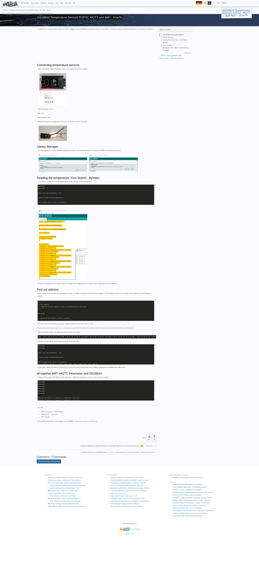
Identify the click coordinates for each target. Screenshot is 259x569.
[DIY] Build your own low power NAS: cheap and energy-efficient (193, 510)
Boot (61, 3)
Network (43, 3)
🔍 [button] (214, 3)
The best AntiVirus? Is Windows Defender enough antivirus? (129, 480)
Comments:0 (151, 446)
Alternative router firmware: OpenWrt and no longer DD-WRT (130, 488)
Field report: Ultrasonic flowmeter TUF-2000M (187, 484)
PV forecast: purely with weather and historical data (64, 483)
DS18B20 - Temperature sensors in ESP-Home (188, 477)
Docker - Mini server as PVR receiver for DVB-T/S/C (127, 485)
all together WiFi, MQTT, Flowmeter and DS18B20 (175, 49)
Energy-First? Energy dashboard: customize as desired (128, 483)
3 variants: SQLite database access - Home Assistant (190, 513)
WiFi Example (45, 417)
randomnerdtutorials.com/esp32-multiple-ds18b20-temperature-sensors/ (67, 323)
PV (74, 3)
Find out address (168, 45)
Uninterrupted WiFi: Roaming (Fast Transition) (187, 516)
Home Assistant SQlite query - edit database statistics (190, 487)
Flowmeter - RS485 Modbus (55, 412)
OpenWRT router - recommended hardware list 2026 (127, 498)
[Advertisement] (173, 75)
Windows (51, 3)
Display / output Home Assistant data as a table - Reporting (192, 500)
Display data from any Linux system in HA (123, 496)
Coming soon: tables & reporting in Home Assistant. (64, 480)
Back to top (129, 533)
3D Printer (68, 3)
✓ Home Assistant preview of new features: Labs (63, 488)
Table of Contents (165, 29)
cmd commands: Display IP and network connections (190, 505)
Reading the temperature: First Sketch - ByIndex (175, 41)
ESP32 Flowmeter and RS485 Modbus (95, 452)
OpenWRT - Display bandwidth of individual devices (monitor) (192, 497)
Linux (57, 3)
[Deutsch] (188, 53)
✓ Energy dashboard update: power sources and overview (67, 485)
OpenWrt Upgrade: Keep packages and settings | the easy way (193, 492)
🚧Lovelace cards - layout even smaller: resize (63, 490)
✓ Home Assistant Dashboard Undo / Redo (62, 496)
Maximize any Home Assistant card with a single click (65, 477)
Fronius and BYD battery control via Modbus (187, 495)
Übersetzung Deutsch (132, 446)
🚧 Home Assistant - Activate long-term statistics (63, 498)
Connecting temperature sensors (173, 34)
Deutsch (199, 3)
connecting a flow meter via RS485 (57, 29)
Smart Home (25, 3)
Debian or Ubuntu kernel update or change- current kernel (191, 503)
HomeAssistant (142, 29)
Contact (137, 529)
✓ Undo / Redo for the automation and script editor (64, 501)
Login (218, 3)
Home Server (35, 3)
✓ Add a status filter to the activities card (61, 493)
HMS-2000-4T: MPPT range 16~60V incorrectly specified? (66, 506)
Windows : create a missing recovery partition (187, 489)
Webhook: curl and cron (118, 493)
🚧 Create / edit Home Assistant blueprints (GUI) (63, 503)
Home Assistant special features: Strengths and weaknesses (129, 501)
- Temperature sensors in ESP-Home (85, 421)
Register (224, 3)
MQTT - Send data (52, 414)
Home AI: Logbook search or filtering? (124, 503)
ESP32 (163, 55)
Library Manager (168, 37)
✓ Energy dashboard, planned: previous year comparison (128, 490)
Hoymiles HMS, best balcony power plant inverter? (126, 506)
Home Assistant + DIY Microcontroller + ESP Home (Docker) (135, 452)
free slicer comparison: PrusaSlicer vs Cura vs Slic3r (127, 477)
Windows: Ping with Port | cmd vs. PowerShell (187, 508)
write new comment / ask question (49, 461)
